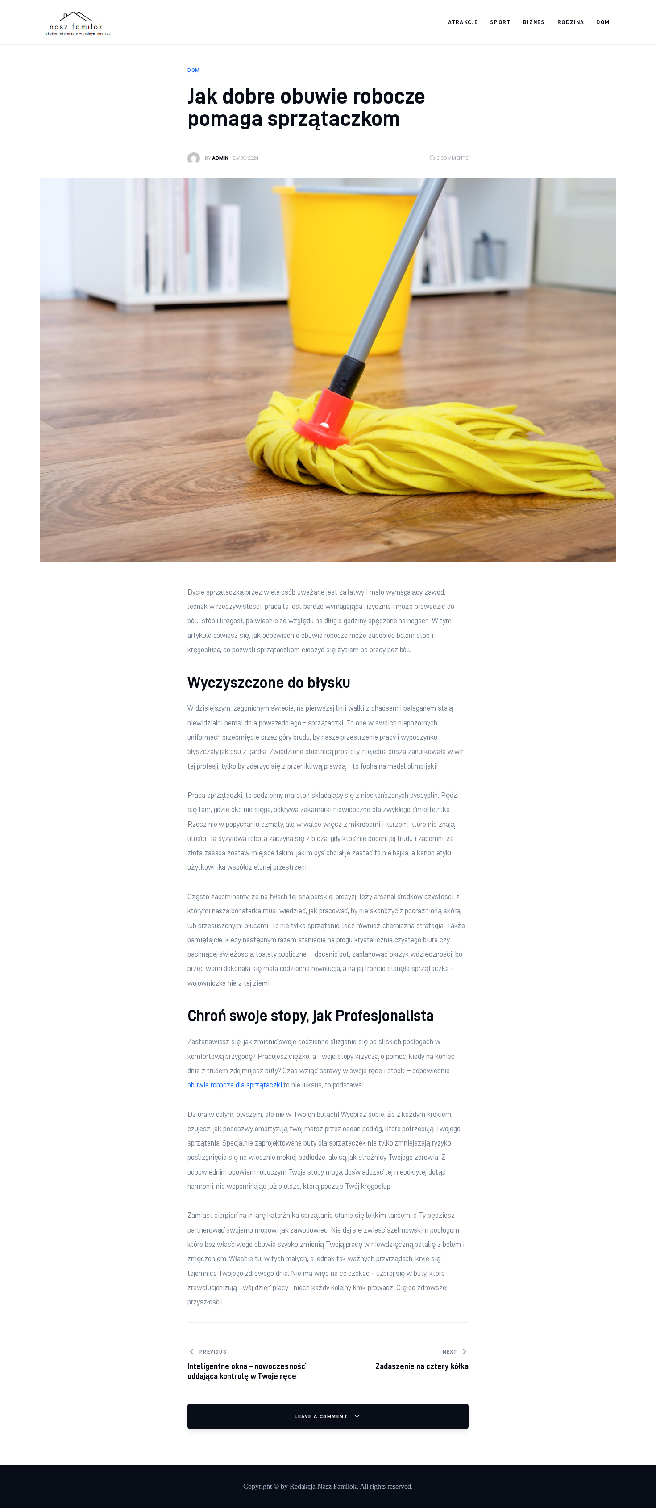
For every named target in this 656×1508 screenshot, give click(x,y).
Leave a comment (322, 1416)
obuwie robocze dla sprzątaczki (234, 1085)
